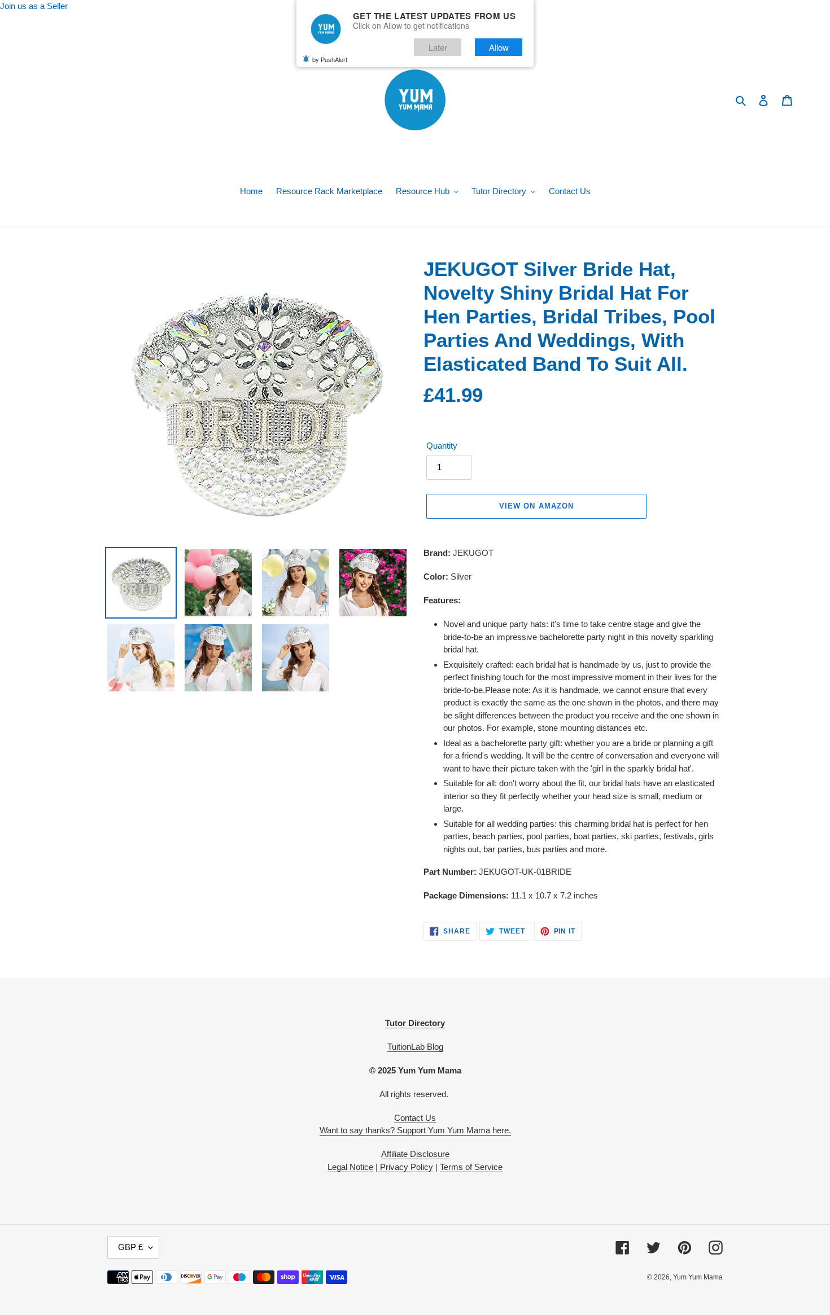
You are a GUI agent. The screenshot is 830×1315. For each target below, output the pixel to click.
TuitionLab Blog (415, 1046)
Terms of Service (471, 1167)
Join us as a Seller (34, 6)
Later (438, 47)
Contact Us (415, 1118)
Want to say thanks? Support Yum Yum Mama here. (415, 1130)
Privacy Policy (405, 1167)
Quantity (441, 445)
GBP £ (130, 1247)
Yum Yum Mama (698, 1277)
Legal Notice (350, 1167)
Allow (499, 47)
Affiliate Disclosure (415, 1154)
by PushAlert (329, 59)
